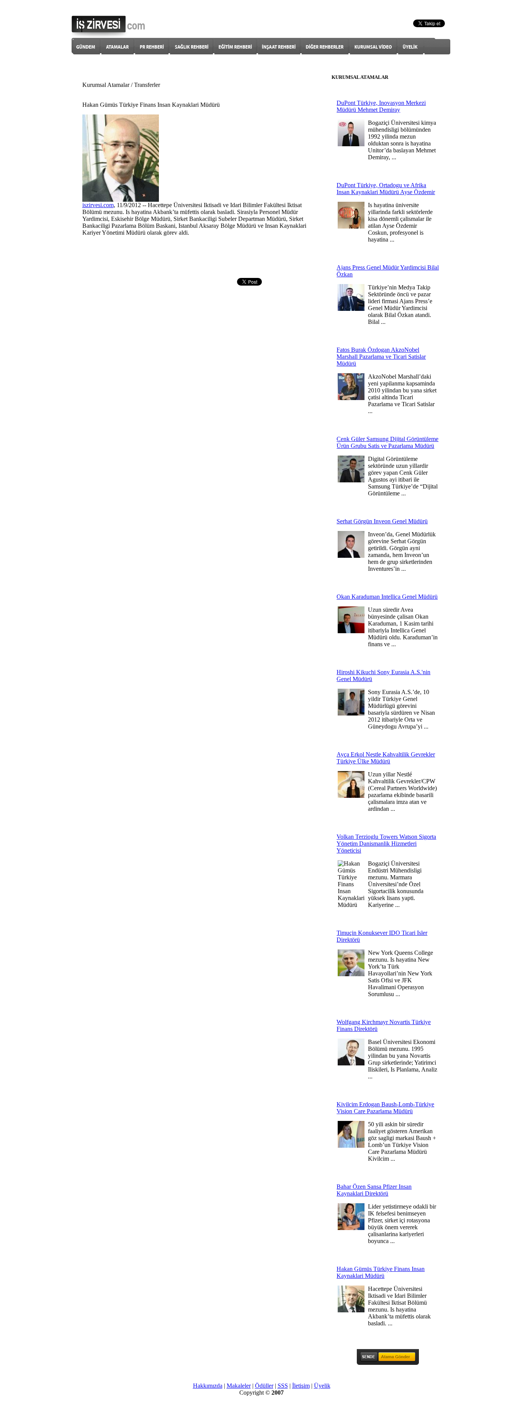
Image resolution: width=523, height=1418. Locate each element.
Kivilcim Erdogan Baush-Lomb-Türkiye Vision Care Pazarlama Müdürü (385, 1107)
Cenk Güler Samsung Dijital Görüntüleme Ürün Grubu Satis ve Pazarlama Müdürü (387, 442)
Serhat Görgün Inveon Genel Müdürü (382, 521)
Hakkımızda (207, 1385)
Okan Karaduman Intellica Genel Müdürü (387, 596)
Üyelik (322, 1385)
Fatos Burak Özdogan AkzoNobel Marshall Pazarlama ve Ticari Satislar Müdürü (381, 356)
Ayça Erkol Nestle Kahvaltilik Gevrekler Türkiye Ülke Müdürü (386, 758)
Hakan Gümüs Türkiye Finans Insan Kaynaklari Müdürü (381, 1272)
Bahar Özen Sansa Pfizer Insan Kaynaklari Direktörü (374, 1190)
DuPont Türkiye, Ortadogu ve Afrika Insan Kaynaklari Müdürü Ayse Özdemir (386, 188)
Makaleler (239, 1385)
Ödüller (264, 1385)
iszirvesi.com (98, 205)
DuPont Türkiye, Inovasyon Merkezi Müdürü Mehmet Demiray (381, 106)
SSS (283, 1385)
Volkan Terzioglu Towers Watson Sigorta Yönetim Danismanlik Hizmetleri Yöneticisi (386, 843)
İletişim (301, 1385)
